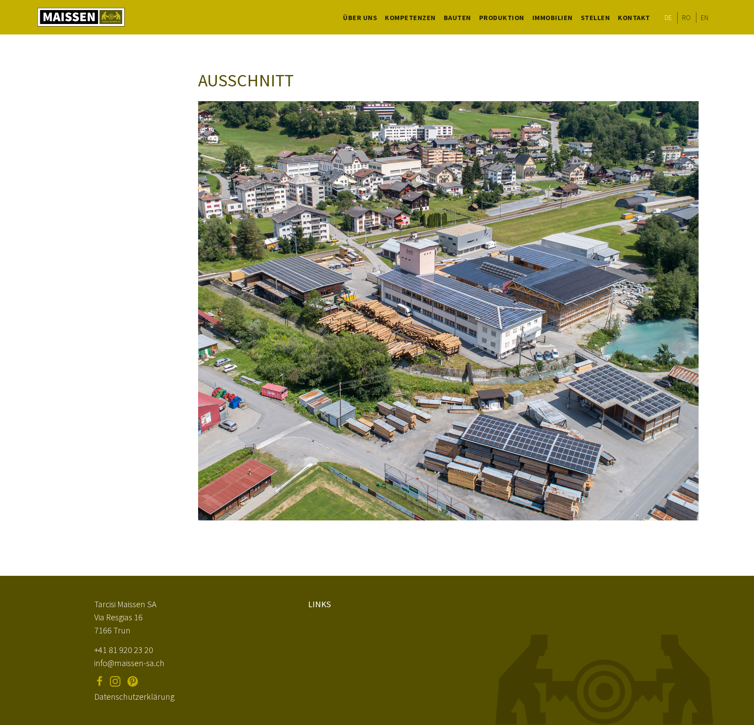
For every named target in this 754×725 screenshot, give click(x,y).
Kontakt (634, 17)
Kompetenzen (410, 17)
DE (668, 17)
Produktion (501, 17)
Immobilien (552, 17)
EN (705, 17)
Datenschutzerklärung (134, 696)
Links (319, 603)
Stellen (595, 17)
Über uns (360, 17)
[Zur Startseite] (81, 17)
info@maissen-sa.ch (129, 662)
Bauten (457, 17)
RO (686, 17)
